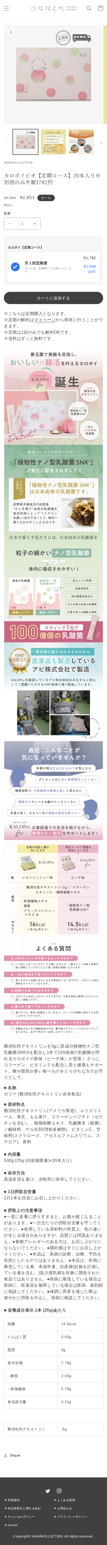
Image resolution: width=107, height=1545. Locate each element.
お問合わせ (64, 1508)
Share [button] (15, 1455)
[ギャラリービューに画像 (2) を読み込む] (53, 142)
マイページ (45, 320)
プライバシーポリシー (72, 1516)
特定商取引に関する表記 (24, 1508)
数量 (7, 213)
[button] (6, 8)
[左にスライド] (5, 143)
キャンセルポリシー (21, 1516)
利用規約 (14, 1500)
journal (12, 1525)
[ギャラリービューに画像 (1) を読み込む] (25, 142)
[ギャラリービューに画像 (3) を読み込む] (81, 142)
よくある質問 (66, 1500)
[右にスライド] (101, 143)
